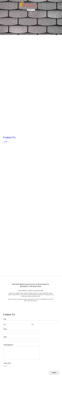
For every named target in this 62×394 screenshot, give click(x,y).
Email (5, 337)
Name (5, 319)
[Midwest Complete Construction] (29, 4)
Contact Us (31, 9)
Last (32, 324)
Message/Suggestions (9, 344)
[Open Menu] (60, 4)
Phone (5, 329)
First (5, 324)
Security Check (7, 363)
